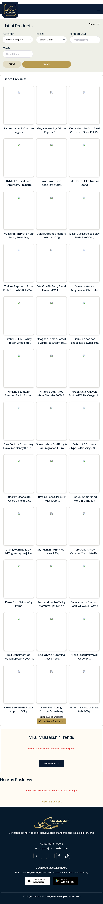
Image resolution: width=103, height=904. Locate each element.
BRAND (6, 48)
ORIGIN (40, 34)
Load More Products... (52, 721)
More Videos (51, 763)
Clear (12, 64)
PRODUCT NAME (78, 34)
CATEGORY (8, 34)
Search (46, 64)
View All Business (51, 801)
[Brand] (10, 10)
